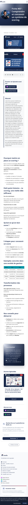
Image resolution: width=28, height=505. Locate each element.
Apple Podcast (11, 87)
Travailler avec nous (7, 474)
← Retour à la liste (14, 444)
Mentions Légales (6, 470)
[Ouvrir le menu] (27, 2)
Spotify (8, 414)
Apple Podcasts (10, 410)
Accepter (25, 503)
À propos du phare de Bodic (9, 467)
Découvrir (14, 399)
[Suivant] (23, 388)
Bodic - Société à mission (8, 463)
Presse (4, 465)
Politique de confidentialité (9, 472)
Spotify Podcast (12, 90)
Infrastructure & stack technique (10, 469)
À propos (5, 462)
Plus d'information (17, 503)
